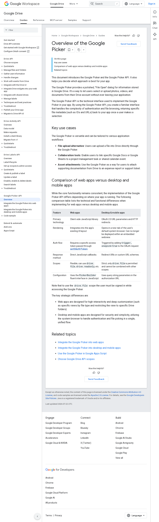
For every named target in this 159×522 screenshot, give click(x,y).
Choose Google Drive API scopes (76, 359)
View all (119, 458)
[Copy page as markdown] (79, 49)
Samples (72, 20)
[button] (20, 66)
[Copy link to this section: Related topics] (79, 334)
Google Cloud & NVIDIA (56, 443)
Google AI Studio (124, 438)
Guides (23, 20)
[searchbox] (21, 30)
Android (119, 423)
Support (86, 20)
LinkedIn (85, 438)
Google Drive (57, 3)
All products (51, 502)
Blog (83, 423)
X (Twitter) (86, 443)
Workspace (31, 4)
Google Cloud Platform (56, 492)
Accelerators (51, 438)
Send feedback (129, 44)
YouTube (85, 448)
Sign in (151, 3)
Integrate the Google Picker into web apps (81, 342)
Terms (48, 515)
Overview (9, 20)
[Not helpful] (138, 35)
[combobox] (104, 4)
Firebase (120, 433)
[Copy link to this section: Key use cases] (79, 128)
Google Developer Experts (58, 433)
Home (54, 35)
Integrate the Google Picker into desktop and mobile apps (89, 347)
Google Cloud (122, 448)
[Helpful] (133, 35)
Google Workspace (70, 35)
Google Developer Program (58, 423)
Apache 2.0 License (99, 395)
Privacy (58, 515)
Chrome (119, 428)
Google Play (121, 453)
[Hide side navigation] (37, 516)
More (72, 3)
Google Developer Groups (57, 428)
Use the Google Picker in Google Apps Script (82, 353)
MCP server (56, 20)
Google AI (50, 497)
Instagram (86, 433)
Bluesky (84, 428)
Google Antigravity (125, 443)
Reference (38, 20)
